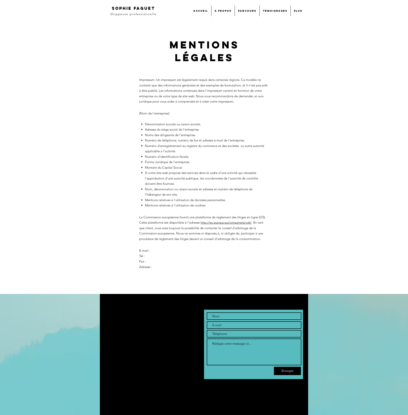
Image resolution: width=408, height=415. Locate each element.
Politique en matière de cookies (128, 388)
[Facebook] (108, 366)
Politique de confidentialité (125, 395)
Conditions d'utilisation (122, 402)
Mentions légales (118, 381)
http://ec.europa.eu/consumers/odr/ (226, 222)
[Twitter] (117, 366)
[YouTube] (134, 366)
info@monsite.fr (118, 356)
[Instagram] (126, 366)
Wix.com (166, 413)
